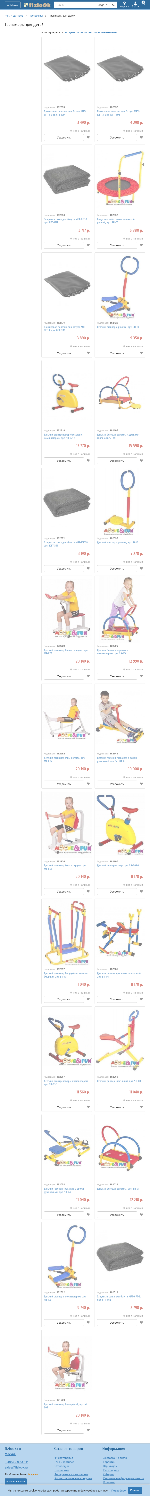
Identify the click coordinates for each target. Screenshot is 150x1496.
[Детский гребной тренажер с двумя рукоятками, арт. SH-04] (67, 1147)
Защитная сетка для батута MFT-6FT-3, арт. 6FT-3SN (119, 1298)
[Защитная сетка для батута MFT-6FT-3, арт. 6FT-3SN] (120, 1255)
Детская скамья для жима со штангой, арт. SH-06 (119, 975)
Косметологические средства (73, 1478)
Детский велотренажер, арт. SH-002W (118, 865)
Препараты (61, 1470)
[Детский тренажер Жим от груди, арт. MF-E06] (67, 824)
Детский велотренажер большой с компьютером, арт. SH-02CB (63, 436)
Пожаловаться (17, 1481)
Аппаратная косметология (71, 1474)
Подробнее (118, 1490)
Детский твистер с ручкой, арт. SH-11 (117, 542)
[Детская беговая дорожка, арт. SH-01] (120, 1147)
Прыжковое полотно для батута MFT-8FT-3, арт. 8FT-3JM (65, 328)
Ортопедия (61, 1466)
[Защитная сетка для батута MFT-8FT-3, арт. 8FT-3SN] (67, 178)
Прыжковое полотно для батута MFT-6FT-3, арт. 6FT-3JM (65, 113)
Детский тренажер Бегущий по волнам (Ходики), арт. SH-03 (66, 975)
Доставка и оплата (115, 1458)
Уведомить (64, 137)
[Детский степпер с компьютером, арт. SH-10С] (67, 1255)
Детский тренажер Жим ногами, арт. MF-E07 (64, 759)
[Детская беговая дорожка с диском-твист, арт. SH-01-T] (120, 393)
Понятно (135, 1490)
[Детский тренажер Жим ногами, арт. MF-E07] (67, 717)
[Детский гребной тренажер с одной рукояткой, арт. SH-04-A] (120, 717)
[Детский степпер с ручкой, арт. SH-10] (120, 286)
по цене (70, 32)
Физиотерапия (63, 1458)
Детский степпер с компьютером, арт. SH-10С (65, 1298)
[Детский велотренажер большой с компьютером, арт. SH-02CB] (67, 393)
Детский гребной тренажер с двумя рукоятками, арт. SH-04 (64, 1190)
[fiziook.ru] (37, 5)
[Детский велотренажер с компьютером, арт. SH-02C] (67, 1040)
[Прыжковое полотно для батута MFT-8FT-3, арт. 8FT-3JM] (67, 286)
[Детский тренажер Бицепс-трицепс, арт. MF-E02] (67, 609)
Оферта (108, 1474)
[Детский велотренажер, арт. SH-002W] (120, 824)
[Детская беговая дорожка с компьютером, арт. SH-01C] (120, 609)
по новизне (84, 32)
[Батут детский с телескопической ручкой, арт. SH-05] (120, 178)
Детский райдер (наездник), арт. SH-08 (119, 1081)
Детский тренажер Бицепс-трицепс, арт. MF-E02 (66, 652)
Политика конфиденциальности (123, 1478)
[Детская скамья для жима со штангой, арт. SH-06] (120, 932)
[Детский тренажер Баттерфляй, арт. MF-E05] (67, 1363)
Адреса (124, 6)
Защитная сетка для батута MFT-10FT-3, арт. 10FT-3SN (66, 544)
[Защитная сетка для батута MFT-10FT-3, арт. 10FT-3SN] (67, 501)
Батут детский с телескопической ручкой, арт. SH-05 (116, 221)
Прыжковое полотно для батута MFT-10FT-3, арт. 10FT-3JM (118, 113)
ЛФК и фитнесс (64, 1462)
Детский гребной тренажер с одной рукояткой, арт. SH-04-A (117, 759)
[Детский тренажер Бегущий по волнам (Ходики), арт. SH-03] (67, 932)
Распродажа (111, 1470)
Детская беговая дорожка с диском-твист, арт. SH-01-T (118, 436)
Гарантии (109, 1462)
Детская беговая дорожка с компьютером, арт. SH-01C (113, 652)
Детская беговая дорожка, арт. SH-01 (118, 1188)
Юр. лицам (110, 1466)
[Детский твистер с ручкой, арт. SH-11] (120, 501)
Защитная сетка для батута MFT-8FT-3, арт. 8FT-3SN (66, 221)
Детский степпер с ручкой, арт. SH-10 (118, 327)
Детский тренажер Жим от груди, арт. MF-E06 (65, 867)
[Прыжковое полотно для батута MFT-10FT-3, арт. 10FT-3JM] (120, 70)
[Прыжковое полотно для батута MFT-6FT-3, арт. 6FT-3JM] (67, 70)
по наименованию (105, 32)
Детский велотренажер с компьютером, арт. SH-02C (66, 1082)
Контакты (109, 1482)
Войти (135, 6)
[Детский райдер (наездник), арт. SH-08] (120, 1040)
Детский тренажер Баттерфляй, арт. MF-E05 (66, 1406)
